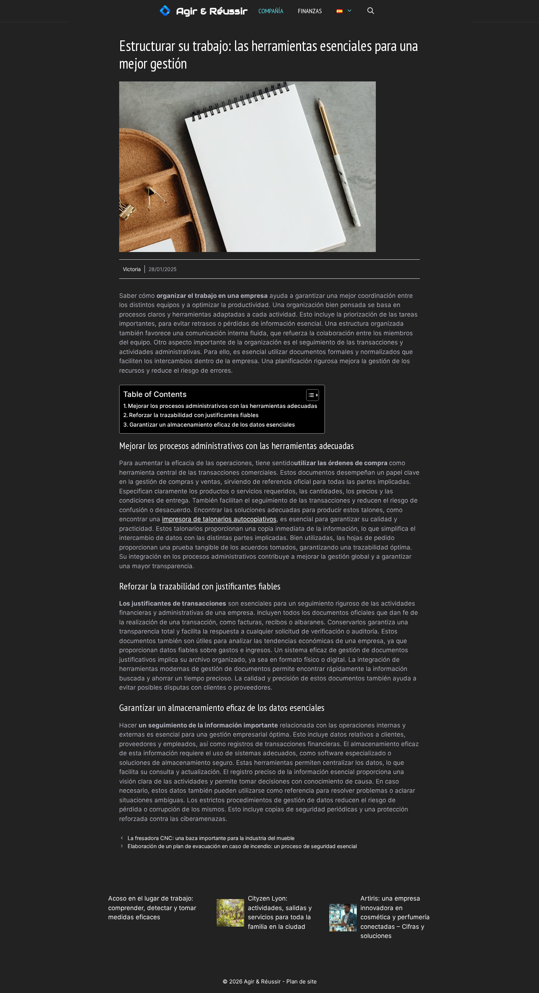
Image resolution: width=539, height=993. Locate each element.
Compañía (270, 11)
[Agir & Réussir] (165, 11)
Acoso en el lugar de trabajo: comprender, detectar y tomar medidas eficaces (152, 908)
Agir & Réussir (211, 11)
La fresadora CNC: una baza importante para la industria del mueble (211, 838)
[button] (370, 11)
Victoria (132, 269)
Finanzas (310, 11)
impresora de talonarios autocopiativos (219, 519)
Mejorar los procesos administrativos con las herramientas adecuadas (222, 405)
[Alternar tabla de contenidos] (309, 395)
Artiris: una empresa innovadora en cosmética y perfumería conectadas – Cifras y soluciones (395, 917)
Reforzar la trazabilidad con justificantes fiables (193, 415)
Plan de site (301, 981)
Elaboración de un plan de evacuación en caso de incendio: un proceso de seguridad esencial (242, 846)
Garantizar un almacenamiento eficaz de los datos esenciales (212, 424)
